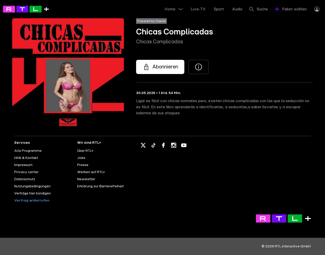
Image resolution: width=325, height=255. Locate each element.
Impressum (23, 165)
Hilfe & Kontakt (26, 158)
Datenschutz (24, 179)
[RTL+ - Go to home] (26, 9)
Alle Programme (28, 151)
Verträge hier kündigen (32, 193)
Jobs (81, 158)
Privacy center (26, 172)
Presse (82, 165)
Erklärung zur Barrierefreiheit (100, 186)
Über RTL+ (85, 151)
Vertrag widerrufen (31, 200)
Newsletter (86, 179)
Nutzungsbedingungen (32, 186)
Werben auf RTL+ (91, 172)
